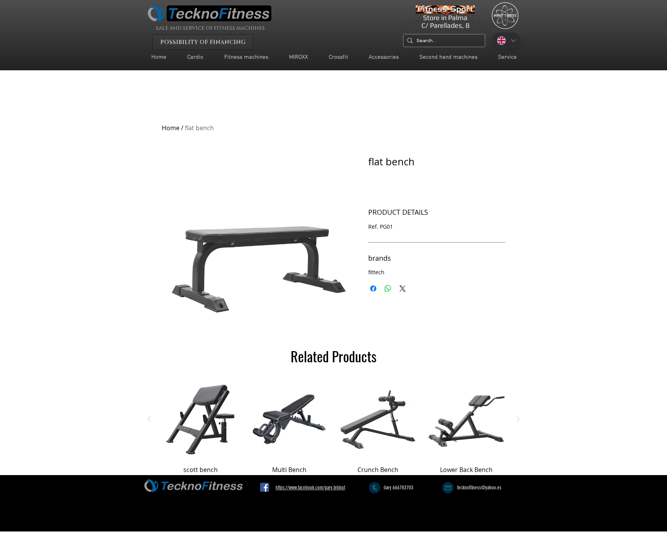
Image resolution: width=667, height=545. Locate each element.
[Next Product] (518, 419)
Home (170, 128)
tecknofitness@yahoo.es (479, 487)
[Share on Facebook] (373, 288)
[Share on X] (402, 288)
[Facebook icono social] (264, 487)
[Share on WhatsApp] (388, 288)
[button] (507, 57)
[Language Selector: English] (506, 40)
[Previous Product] (149, 419)
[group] (333, 426)
